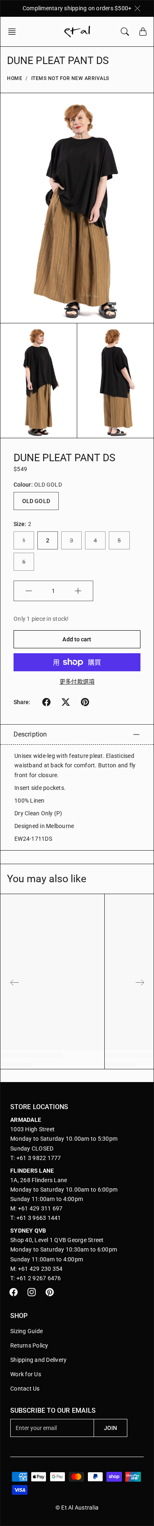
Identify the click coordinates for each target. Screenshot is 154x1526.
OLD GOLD (36, 501)
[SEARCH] (125, 32)
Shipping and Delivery (38, 1360)
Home (14, 78)
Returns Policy (29, 1345)
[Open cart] (143, 32)
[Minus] (29, 591)
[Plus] (78, 591)
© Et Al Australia (77, 1507)
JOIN (110, 1428)
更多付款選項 (77, 681)
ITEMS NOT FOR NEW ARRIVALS (70, 78)
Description (30, 734)
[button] (14, 31)
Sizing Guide (26, 1331)
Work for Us (25, 1374)
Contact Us (25, 1388)
